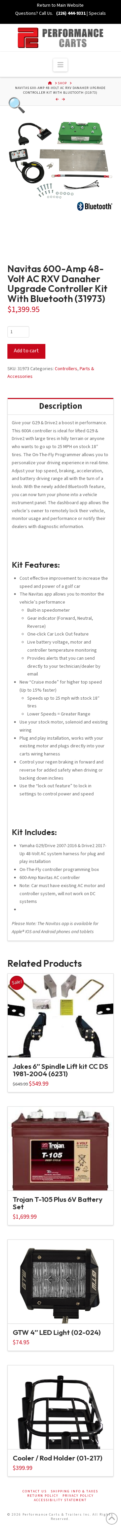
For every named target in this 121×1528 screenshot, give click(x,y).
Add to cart (26, 350)
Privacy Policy (78, 1496)
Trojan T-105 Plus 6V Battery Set (58, 1203)
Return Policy (42, 1496)
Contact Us (35, 1491)
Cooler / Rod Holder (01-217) (58, 1457)
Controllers (66, 368)
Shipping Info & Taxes (74, 1491)
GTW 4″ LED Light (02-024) (57, 1332)
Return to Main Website (60, 5)
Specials (97, 13)
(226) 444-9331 (70, 13)
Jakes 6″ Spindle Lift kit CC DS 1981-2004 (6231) (60, 1070)
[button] (60, 65)
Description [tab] (60, 406)
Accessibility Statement (60, 1500)
